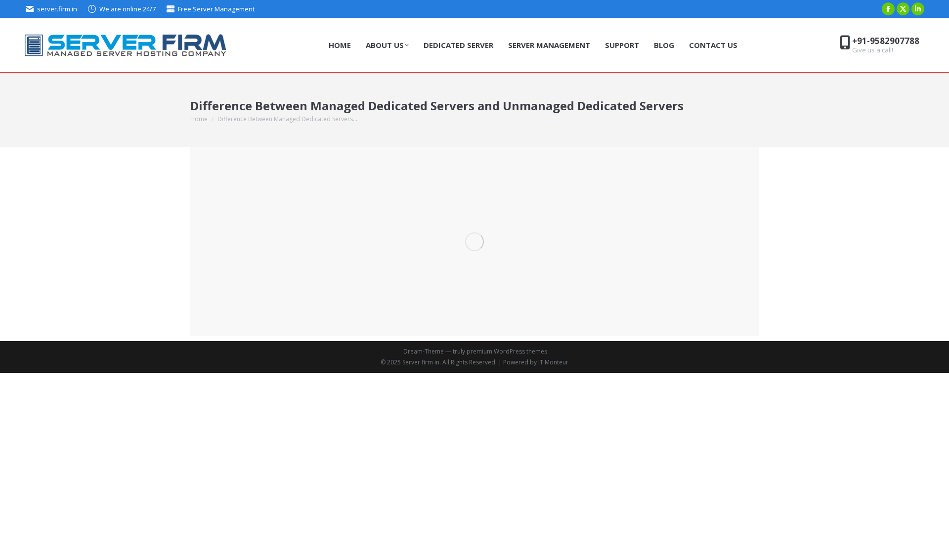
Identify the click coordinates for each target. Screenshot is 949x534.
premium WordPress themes (507, 351)
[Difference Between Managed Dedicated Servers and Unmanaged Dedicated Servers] (474, 241)
